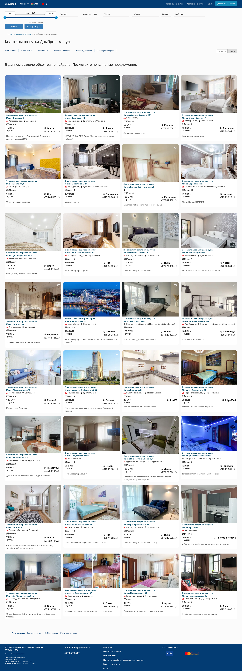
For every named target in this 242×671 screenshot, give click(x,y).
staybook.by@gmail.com (77, 647)
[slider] (5, 17)
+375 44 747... (109, 131)
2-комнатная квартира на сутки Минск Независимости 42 (197, 594)
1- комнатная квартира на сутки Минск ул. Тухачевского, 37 (80, 591)
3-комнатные (43, 50)
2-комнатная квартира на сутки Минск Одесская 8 (21, 116)
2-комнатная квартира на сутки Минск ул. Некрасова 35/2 (21, 254)
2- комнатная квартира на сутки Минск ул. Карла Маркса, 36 (80, 523)
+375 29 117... (51, 269)
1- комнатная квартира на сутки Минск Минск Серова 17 (197, 116)
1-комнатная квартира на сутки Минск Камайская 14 (80, 116)
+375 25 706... (168, 128)
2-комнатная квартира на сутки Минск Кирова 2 (21, 526)
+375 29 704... (51, 131)
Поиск (14, 26)
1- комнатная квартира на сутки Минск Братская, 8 (22, 182)
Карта (232, 51)
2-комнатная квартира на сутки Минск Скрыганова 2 (197, 182)
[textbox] (90, 13)
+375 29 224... (168, 472)
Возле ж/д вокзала (84, 50)
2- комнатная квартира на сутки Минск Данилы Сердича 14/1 (139, 113)
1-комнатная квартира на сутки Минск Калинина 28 (139, 388)
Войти (210, 3)
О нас (106, 668)
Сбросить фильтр (37, 22)
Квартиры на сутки (174, 3)
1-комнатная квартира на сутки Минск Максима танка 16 (21, 388)
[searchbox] (68, 13)
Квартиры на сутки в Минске (30, 647)
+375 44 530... (168, 200)
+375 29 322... (226, 197)
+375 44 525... (51, 197)
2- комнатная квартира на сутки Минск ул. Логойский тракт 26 (197, 454)
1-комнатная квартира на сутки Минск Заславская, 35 (80, 320)
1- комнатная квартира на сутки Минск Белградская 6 (139, 320)
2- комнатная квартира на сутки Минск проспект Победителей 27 (81, 388)
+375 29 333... (109, 334)
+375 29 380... (168, 606)
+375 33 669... (109, 197)
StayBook (10, 3)
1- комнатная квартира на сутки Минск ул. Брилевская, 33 (139, 523)
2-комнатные (26, 50)
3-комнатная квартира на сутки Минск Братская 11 (197, 526)
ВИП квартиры (51, 633)
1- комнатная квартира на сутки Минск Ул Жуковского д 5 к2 (22, 594)
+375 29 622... (109, 403)
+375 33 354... (226, 266)
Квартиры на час (34, 633)
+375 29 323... (168, 334)
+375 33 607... (226, 609)
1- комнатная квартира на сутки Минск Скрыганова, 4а (80, 182)
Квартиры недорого (105, 50)
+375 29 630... (168, 266)
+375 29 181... (109, 469)
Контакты (107, 647)
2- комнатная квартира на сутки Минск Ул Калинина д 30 (197, 388)
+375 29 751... (226, 469)
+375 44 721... (51, 337)
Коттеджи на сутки (195, 3)
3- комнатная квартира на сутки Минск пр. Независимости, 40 (80, 251)
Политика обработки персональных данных (123, 659)
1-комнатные (10, 50)
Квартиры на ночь (68, 633)
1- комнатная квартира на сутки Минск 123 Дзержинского (80, 454)
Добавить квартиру (226, 3)
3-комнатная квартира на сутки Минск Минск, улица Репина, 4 (139, 457)
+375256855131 (72, 653)
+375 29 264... (226, 131)
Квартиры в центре (62, 50)
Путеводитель (109, 655)
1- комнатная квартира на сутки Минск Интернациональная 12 (197, 320)
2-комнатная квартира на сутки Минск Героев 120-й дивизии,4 (139, 185)
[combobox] (68, 14)
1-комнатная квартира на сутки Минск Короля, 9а (21, 322)
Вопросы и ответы (111, 664)
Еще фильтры (33, 26)
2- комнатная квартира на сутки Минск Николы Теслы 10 (139, 251)
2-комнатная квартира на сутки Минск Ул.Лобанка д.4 (21, 456)
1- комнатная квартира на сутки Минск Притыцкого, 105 (139, 591)
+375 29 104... (51, 471)
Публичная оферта (112, 651)
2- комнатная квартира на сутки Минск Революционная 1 (197, 251)
